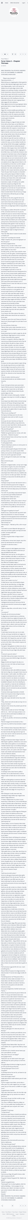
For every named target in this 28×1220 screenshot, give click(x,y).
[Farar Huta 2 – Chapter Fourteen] (25, 54)
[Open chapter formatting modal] (12, 54)
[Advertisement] (14, 38)
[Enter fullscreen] (15, 54)
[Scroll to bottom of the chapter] (23, 54)
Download (22, 1214)
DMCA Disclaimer (15, 3)
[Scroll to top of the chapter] (23, 1206)
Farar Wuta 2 (4, 59)
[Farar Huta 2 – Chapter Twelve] (20, 54)
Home (6, 3)
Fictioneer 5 (19, 1218)
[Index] (12, 1206)
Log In (23, 3)
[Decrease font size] (2, 54)
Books (14, 1215)
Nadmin (4, 65)
